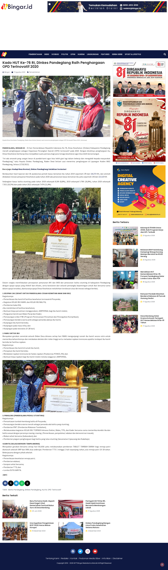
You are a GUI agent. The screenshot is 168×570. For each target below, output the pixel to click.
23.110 (101, 176)
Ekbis (46, 54)
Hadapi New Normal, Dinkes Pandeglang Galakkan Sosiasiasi (39, 169)
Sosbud (55, 54)
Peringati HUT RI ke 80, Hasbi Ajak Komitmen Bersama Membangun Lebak (96, 504)
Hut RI (44, 490)
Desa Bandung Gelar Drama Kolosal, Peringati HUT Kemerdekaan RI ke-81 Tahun (152, 319)
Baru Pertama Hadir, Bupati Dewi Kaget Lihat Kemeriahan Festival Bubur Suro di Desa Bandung (42, 504)
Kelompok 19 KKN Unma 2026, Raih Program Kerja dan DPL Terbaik (151, 229)
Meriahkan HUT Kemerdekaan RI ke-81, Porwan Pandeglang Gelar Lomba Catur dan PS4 (152, 275)
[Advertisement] (84, 32)
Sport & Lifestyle (133, 54)
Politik (64, 54)
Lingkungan (93, 54)
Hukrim (81, 54)
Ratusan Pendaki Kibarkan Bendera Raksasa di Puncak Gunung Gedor (152, 296)
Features (105, 54)
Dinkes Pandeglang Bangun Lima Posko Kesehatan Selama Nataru (98, 525)
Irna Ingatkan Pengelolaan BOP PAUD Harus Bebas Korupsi (42, 525)
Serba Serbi (117, 54)
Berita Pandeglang (16, 490)
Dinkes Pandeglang (33, 490)
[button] (165, 54)
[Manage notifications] (162, 565)
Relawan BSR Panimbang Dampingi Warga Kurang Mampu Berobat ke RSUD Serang (151, 253)
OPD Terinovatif (54, 490)
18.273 (93, 174)
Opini (72, 54)
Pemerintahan (35, 54)
